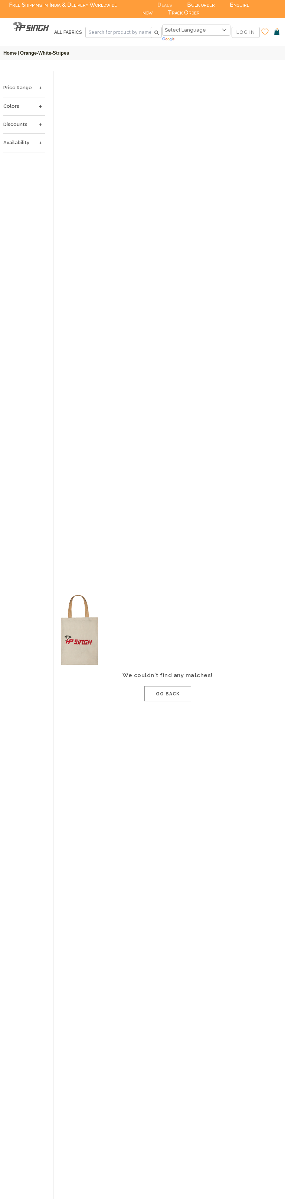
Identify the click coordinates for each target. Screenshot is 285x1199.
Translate (196, 39)
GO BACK (168, 694)
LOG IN (245, 32)
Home (10, 53)
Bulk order (201, 4)
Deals (164, 4)
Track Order (184, 12)
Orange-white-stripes (44, 53)
